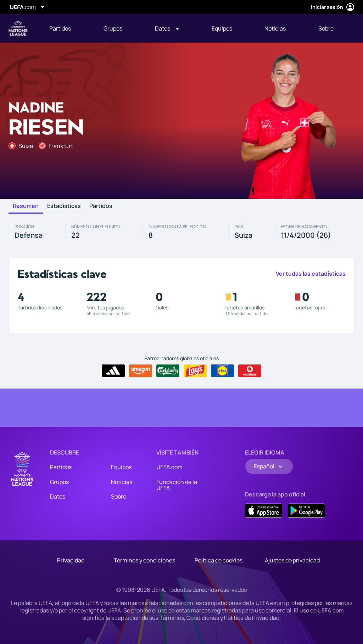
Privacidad (70, 560)
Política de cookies (218, 560)
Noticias (121, 482)
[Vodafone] (249, 370)
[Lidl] (222, 370)
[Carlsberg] (167, 370)
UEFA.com (169, 467)
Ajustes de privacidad (292, 560)
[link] (60, 28)
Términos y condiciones (144, 560)
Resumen (26, 206)
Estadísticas (64, 206)
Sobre (118, 496)
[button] (167, 28)
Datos (57, 496)
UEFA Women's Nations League (18, 28)
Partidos (100, 206)
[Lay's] (195, 370)
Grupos (59, 482)
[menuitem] (67, 28)
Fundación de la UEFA (176, 485)
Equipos (121, 467)
